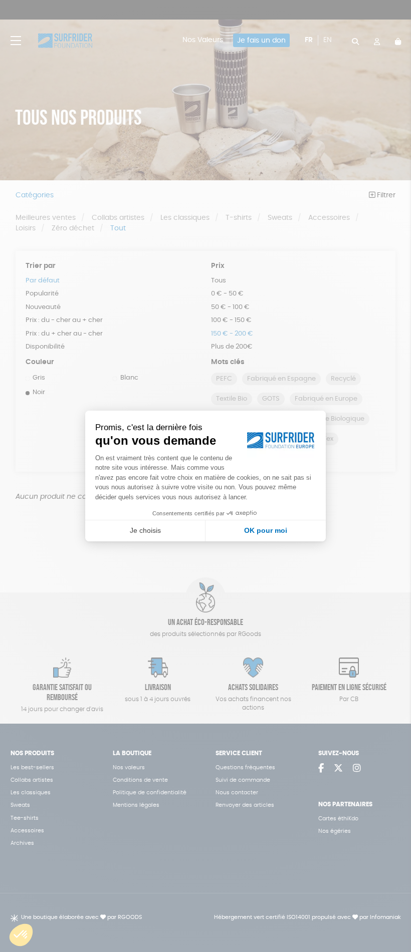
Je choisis (145, 530)
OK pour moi (265, 530)
